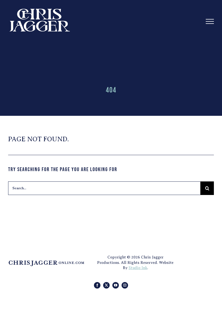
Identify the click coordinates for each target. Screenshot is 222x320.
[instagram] (125, 285)
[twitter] (106, 285)
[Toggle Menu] (210, 21)
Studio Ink (138, 268)
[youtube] (115, 285)
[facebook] (97, 285)
